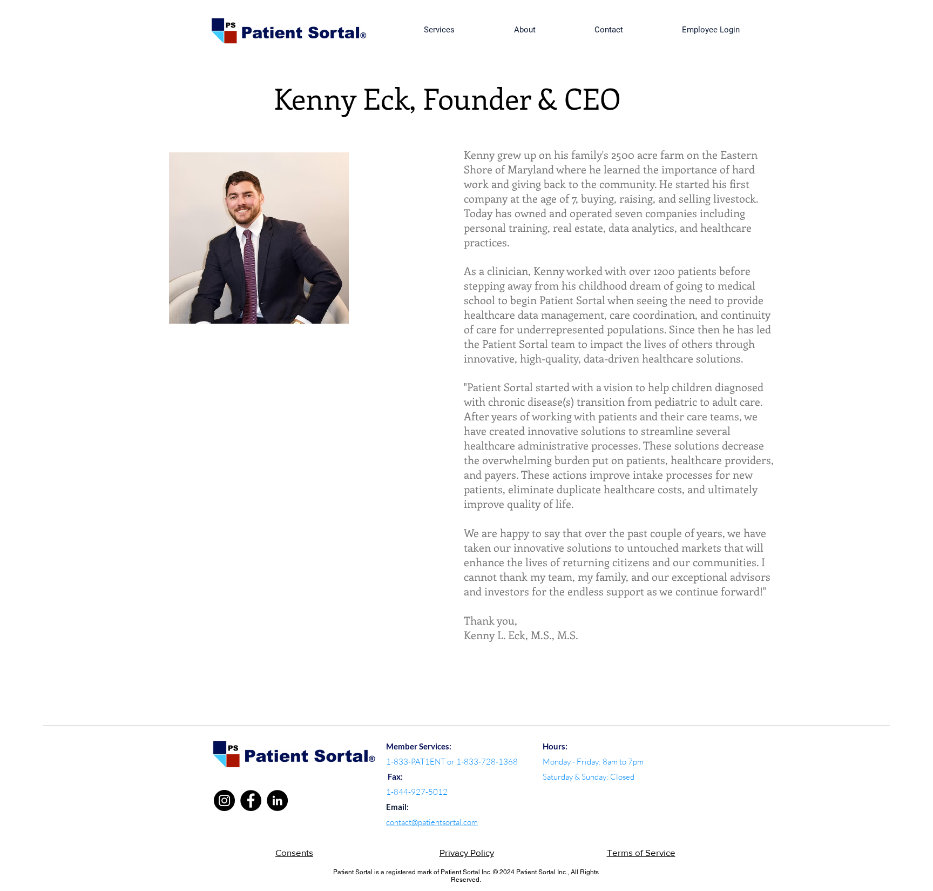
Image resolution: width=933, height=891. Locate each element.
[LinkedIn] (277, 800)
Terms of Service (641, 852)
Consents (294, 852)
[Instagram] (224, 800)
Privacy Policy (467, 852)
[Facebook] (250, 800)
